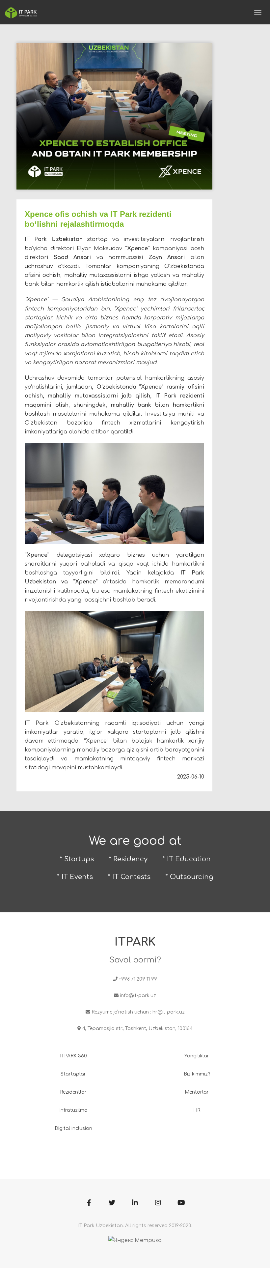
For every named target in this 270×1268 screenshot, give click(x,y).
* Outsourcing (189, 877)
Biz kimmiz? (197, 1074)
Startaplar (73, 1074)
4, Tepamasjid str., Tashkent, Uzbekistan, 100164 (137, 1028)
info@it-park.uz (138, 995)
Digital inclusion (73, 1128)
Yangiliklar (196, 1055)
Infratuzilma (73, 1110)
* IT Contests (129, 877)
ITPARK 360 (73, 1055)
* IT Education (186, 859)
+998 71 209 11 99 (138, 979)
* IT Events (75, 877)
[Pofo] (21, 12)
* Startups (77, 859)
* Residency (128, 859)
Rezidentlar (73, 1092)
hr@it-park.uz (168, 1012)
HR (196, 1110)
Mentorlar (197, 1092)
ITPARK (135, 941)
